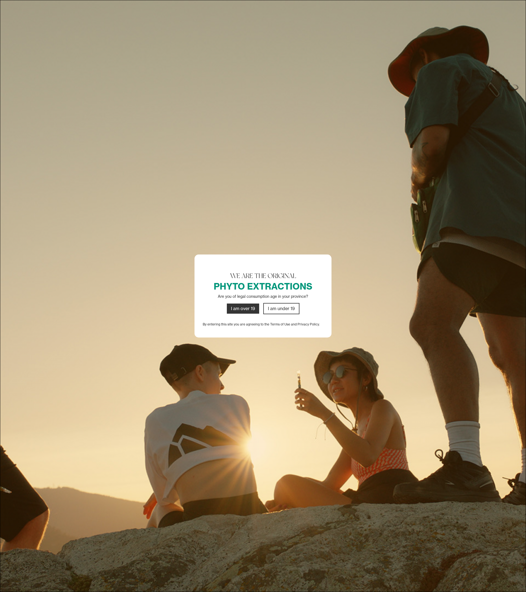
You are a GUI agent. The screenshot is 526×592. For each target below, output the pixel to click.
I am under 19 (281, 308)
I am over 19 (243, 308)
